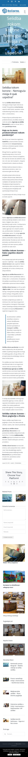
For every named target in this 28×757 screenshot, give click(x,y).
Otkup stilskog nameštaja (10, 616)
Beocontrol (18, 744)
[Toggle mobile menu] (25, 11)
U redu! (9, 754)
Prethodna (15, 62)
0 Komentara (18, 463)
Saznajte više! (16, 754)
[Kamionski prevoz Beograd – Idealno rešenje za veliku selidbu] (7, 495)
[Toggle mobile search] (25, 12)
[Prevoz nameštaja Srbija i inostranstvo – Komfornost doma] (21, 495)
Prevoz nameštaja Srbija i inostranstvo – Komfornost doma (17, 681)
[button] (3, 498)
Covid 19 (4, 141)
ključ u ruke (6, 289)
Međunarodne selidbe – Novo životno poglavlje (16, 693)
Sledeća (22, 62)
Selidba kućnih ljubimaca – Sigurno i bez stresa (17, 721)
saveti (12, 463)
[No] (26, 752)
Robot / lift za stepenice (10, 563)
